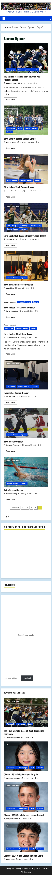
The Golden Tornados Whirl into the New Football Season (26, 58)
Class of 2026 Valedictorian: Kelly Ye (21, 774)
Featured (10, 724)
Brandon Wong (11, 494)
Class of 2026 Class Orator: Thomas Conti (23, 855)
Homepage (11, 70)
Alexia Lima (10, 859)
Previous (15, 507)
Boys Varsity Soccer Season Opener (26, 120)
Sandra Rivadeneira (13, 191)
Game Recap (11, 226)
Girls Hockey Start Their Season (18, 334)
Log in (6, 516)
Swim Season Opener (26, 472)
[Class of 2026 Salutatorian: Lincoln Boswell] (26, 797)
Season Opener (24, 70)
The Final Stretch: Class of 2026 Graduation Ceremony (24, 732)
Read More (11, 100)
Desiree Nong (11, 142)
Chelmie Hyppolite (13, 737)
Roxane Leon (10, 396)
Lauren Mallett (11, 337)
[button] (4, 18)
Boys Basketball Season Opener (26, 266)
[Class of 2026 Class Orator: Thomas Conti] (26, 837)
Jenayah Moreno (12, 819)
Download (27, 678)
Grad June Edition (10, 678)
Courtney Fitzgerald (13, 445)
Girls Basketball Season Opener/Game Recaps (26, 217)
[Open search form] (50, 18)
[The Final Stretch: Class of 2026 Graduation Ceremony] (26, 712)
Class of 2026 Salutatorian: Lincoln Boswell (24, 815)
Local (20, 128)
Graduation (11, 768)
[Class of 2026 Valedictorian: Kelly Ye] (26, 756)
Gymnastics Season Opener (26, 374)
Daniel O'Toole (11, 83)
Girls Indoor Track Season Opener (26, 169)
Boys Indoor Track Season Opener (19, 307)
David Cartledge (12, 311)
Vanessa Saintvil (12, 239)
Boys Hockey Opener (26, 423)
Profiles (40, 768)
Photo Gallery (12, 180)
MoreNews (40, 868)
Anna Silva (10, 288)
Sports (35, 70)
